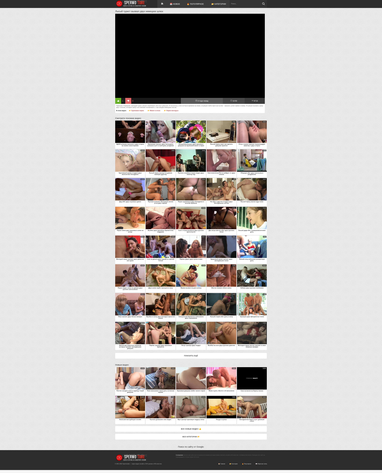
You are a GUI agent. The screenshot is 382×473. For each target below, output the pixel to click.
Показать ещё (191, 356)
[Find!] (263, 4)
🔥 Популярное (195, 4)
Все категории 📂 (191, 437)
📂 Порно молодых (171, 110)
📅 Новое (175, 4)
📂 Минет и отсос (154, 110)
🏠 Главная (221, 464)
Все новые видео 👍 (191, 429)
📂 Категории (218, 4)
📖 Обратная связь (261, 464)
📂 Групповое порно (136, 110)
